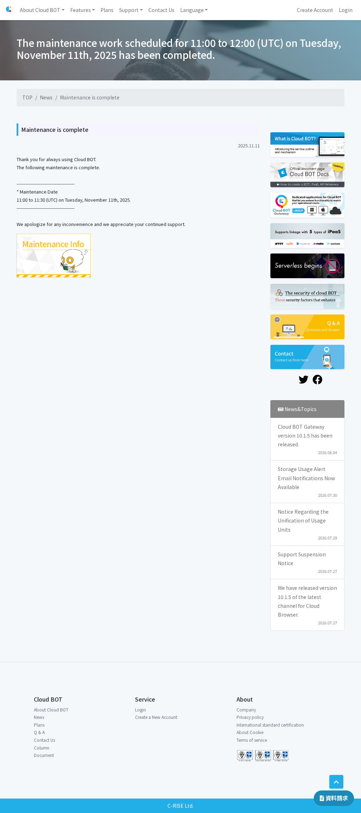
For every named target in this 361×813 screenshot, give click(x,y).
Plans (39, 725)
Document (44, 755)
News (46, 97)
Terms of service (252, 740)
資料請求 (336, 798)
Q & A (39, 732)
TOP (27, 97)
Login (140, 710)
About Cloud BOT (51, 710)
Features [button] (80, 9)
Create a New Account (156, 717)
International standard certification (270, 725)
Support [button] (129, 9)
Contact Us (44, 740)
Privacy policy (250, 717)
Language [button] (192, 9)
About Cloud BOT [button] (40, 9)
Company (246, 710)
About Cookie (250, 732)
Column (41, 748)
